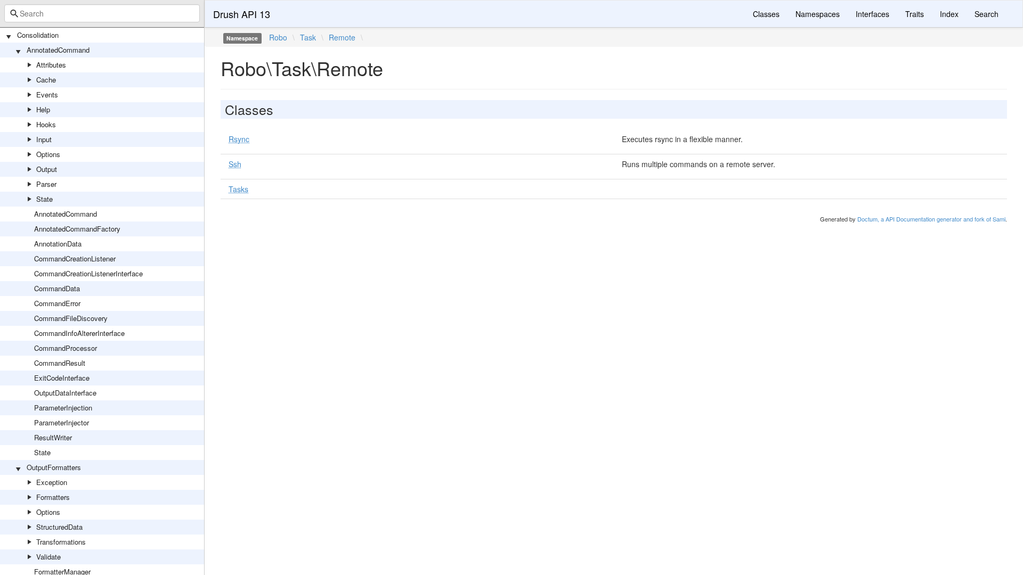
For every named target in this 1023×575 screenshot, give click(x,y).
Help (43, 109)
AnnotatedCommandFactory (77, 229)
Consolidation (38, 35)
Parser (46, 184)
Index (949, 14)
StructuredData (59, 527)
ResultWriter (53, 437)
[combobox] (102, 13)
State (44, 199)
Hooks (46, 124)
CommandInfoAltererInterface (79, 333)
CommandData (57, 288)
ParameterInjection (63, 407)
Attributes (51, 65)
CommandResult (59, 363)
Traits (914, 14)
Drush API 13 (241, 14)
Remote (342, 37)
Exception (51, 482)
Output (46, 169)
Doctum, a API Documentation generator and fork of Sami (931, 219)
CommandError (57, 303)
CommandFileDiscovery (71, 318)
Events (47, 94)
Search (986, 14)
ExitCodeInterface (62, 378)
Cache (46, 80)
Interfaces (872, 14)
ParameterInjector (61, 422)
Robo (278, 37)
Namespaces (817, 14)
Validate (48, 557)
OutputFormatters (54, 467)
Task (308, 37)
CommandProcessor (65, 348)
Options (48, 154)
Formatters (53, 497)
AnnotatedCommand (58, 50)
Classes (766, 14)
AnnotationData (58, 244)
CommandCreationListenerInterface (88, 273)
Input (44, 139)
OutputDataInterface (65, 393)
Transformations (61, 542)
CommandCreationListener (75, 258)
